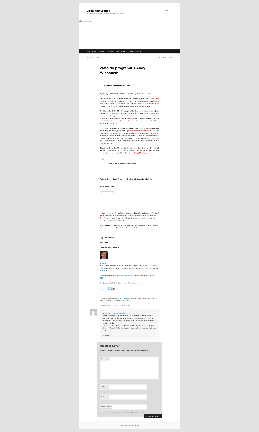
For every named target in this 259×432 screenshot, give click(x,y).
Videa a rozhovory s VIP (126, 299)
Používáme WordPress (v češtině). (129, 425)
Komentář (104, 359)
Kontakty (102, 51)
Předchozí (162, 57)
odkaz (156, 299)
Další (170, 57)
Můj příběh (111, 51)
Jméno (104, 386)
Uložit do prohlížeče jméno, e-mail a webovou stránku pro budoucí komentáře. (124, 412)
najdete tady (104, 270)
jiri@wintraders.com (126, 275)
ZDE (101, 278)
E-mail (104, 396)
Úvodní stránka (91, 51)
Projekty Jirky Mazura (135, 51)
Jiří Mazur (103, 263)
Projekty (146, 268)
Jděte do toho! (121, 51)
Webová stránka (106, 407)
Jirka (144, 299)
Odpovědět (107, 335)
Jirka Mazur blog (98, 10)
